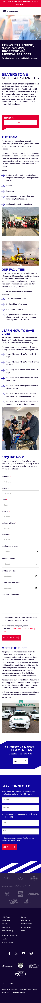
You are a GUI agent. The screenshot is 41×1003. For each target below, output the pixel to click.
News (23, 931)
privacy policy (15, 840)
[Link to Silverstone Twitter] (18, 953)
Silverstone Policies (25, 989)
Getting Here (6, 920)
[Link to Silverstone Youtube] (25, 953)
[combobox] (20, 551)
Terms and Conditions (18, 992)
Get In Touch (6, 917)
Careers (23, 917)
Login (16, 761)
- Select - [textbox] (7, 552)
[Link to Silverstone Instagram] (31, 953)
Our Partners (6, 927)
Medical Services (7, 942)
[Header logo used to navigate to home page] (10, 11)
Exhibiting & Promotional (10, 935)
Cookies (4, 989)
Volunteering (25, 920)
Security (4, 939)
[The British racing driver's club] (20, 966)
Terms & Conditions (19, 628)
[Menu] (36, 12)
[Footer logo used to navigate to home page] (7, 966)
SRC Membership (26, 924)
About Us (4, 924)
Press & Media (26, 927)
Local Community (7, 931)
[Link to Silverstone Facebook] (11, 953)
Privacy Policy (13, 989)
